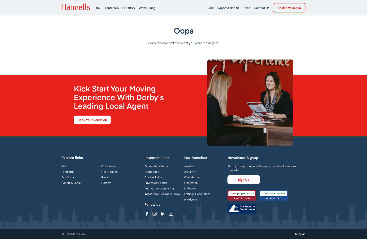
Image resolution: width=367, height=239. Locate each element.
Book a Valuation (289, 8)
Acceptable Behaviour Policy (162, 194)
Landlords (112, 8)
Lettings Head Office (197, 194)
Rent (210, 8)
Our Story (128, 8)
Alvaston (189, 172)
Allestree (189, 166)
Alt (303, 234)
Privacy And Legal (156, 183)
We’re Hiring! (147, 8)
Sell (98, 8)
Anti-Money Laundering (159, 188)
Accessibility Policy (156, 166)
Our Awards (108, 166)
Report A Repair (228, 8)
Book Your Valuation (92, 120)
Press (246, 8)
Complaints (152, 172)
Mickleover (191, 199)
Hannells (76, 7)
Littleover (190, 188)
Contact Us (261, 8)
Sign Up (243, 179)
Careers (106, 183)
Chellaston (191, 183)
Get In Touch (109, 172)
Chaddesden (192, 177)
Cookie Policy (153, 177)
